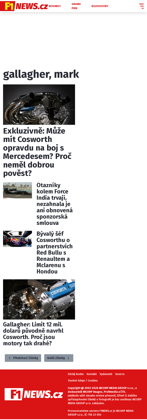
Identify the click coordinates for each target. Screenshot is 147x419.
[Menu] (141, 6)
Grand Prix (76, 6)
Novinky (55, 6)
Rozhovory (99, 6)
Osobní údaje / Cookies (83, 380)
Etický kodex (76, 374)
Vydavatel (106, 374)
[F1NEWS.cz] (24, 6)
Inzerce (119, 374)
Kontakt (92, 374)
